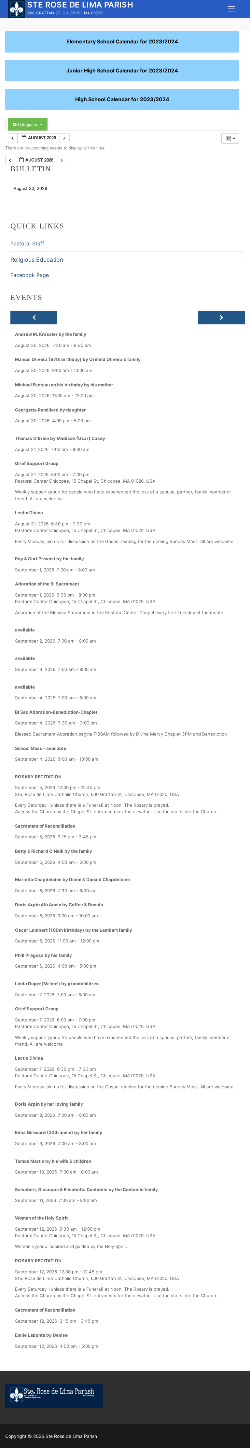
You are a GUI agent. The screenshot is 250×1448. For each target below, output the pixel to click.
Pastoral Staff (27, 243)
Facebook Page (29, 275)
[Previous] (33, 318)
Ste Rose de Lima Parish (80, 4)
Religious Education (36, 259)
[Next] (221, 318)
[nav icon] (231, 9)
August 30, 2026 (30, 188)
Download (66, 188)
